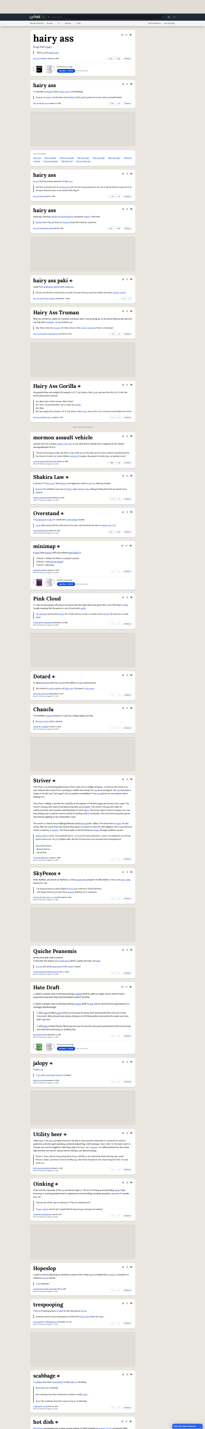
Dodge (66, 222)
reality (83, 608)
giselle (84, 187)
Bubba (71, 97)
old (52, 222)
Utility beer (37, 1168)
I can (38, 1075)
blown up (69, 688)
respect (86, 216)
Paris (71, 888)
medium (50, 322)
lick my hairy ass (83, 161)
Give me (39, 966)
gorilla (78, 404)
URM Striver (45, 858)
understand (41, 519)
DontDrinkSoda (46, 1214)
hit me (46, 721)
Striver (35, 858)
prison (48, 97)
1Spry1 (49, 417)
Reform (63, 483)
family (106, 614)
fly (86, 892)
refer (90, 483)
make (80, 682)
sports (79, 994)
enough (71, 892)
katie (43, 196)
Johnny (45, 1209)
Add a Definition (154, 23)
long (60, 322)
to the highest (72, 519)
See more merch (82, 71)
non (63, 1190)
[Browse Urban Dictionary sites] (37, 17)
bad (61, 91)
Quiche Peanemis (39, 972)
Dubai (68, 489)
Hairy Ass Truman (39, 334)
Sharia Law (49, 483)
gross (84, 1394)
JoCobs (45, 1406)
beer (41, 1140)
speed (117, 1190)
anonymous (45, 694)
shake (83, 327)
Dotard (35, 694)
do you (53, 561)
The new (39, 614)
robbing (104, 525)
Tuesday (94, 1147)
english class (64, 187)
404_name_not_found (50, 897)
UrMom (44, 58)
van (70, 443)
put (91, 1004)
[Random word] (162, 17)
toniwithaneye (48, 622)
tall (78, 392)
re (122, 605)
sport (78, 1004)
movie (70, 966)
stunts (58, 1075)
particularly (58, 1382)
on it (71, 181)
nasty (82, 1316)
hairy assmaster (51, 161)
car (41, 1069)
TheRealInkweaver (51, 1322)
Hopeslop (36, 1289)
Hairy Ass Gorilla (67, 157)
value (128, 879)
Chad (58, 1013)
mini (66, 443)
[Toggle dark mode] (174, 17)
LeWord (44, 570)
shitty (37, 1069)
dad (87, 292)
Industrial (74, 456)
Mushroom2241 (53, 972)
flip (87, 715)
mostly (48, 552)
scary (66, 91)
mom (41, 721)
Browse (50, 23)
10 (39, 1283)
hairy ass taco (114, 157)
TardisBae (44, 727)
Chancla (36, 727)
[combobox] (105, 17)
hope (39, 1209)
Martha (39, 222)
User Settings (169, 23)
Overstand (37, 530)
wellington (48, 286)
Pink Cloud (37, 622)
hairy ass (36, 58)
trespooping (37, 1322)
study (118, 823)
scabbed (38, 1382)
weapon (49, 715)
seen (91, 1274)
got (56, 839)
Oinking (36, 1214)
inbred (123, 292)
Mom (38, 1401)
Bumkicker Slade (48, 228)
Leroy (38, 525)
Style (79, 23)
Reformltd (47, 498)
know (60, 561)
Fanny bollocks (50, 298)
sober (125, 605)
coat (70, 322)
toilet (60, 1310)
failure (86, 810)
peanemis (57, 966)
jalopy (35, 1080)
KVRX (54, 461)
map (37, 552)
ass (37, 47)
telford (57, 286)
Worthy (54, 216)
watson (42, 1080)
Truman (57, 327)
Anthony (39, 835)
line (81, 452)
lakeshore (47, 1168)
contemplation (67, 216)
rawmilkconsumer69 (49, 1289)
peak (98, 960)
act (38, 1310)
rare (44, 1278)
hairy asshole (50, 157)
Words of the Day (37, 23)
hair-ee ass (45, 103)
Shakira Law (37, 498)
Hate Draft (36, 1035)
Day (55, 456)
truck (95, 392)
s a (43, 52)
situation (50, 91)
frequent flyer (81, 879)
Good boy (91, 327)
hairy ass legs (83, 157)
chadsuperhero (53, 334)
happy (61, 614)
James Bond (50, 1075)
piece (67, 960)
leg (75, 1401)
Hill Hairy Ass (67, 161)
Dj (44, 187)
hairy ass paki (99, 157)
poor (123, 879)
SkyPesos (36, 897)
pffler (45, 1035)
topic (50, 519)
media (61, 960)
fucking (116, 292)
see (84, 1310)
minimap (36, 570)
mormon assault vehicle (41, 461)
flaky (72, 1382)
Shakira (81, 489)
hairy (49, 47)
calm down (89, 688)
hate (45, 1013)
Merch (128, 59)
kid (70, 715)
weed (81, 1209)
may (95, 790)
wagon (60, 443)
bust (35, 1196)
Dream (96, 830)
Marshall (85, 823)
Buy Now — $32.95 (66, 71)
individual (45, 682)
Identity (68, 23)
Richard (39, 489)
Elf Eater (46, 530)
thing (87, 1316)
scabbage (36, 1406)
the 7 (111, 525)
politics (55, 830)
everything (73, 552)
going (50, 688)
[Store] (169, 17)
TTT (75, 835)
